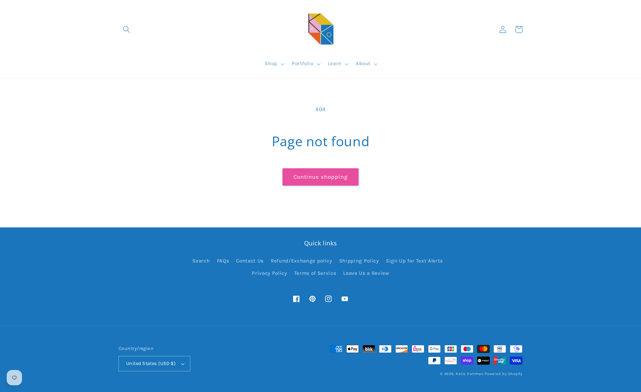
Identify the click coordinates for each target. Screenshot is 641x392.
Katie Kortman (469, 374)
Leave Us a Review (366, 273)
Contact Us (250, 261)
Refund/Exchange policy (301, 261)
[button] (127, 29)
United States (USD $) (151, 363)
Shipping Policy (359, 261)
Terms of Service (315, 273)
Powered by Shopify (503, 374)
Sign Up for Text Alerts (414, 261)
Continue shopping (320, 177)
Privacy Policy (269, 273)
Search (201, 261)
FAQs (223, 261)
